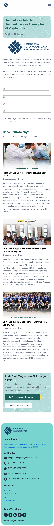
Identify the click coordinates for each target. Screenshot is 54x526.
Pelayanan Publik (11, 494)
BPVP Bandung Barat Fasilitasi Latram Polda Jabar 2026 (25, 323)
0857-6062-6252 (10, 122)
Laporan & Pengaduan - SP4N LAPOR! (23, 478)
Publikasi (7, 490)
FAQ (5, 497)
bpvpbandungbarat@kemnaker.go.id (23, 458)
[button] (49, 5)
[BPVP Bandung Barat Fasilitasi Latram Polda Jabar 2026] (27, 305)
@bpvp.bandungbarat (17, 473)
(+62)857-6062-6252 (17, 468)
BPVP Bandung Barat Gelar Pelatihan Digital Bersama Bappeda (24, 250)
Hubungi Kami (9, 501)
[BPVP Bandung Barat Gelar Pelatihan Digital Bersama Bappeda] (27, 232)
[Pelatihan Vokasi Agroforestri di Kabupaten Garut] (27, 156)
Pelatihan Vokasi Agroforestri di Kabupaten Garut (24, 174)
